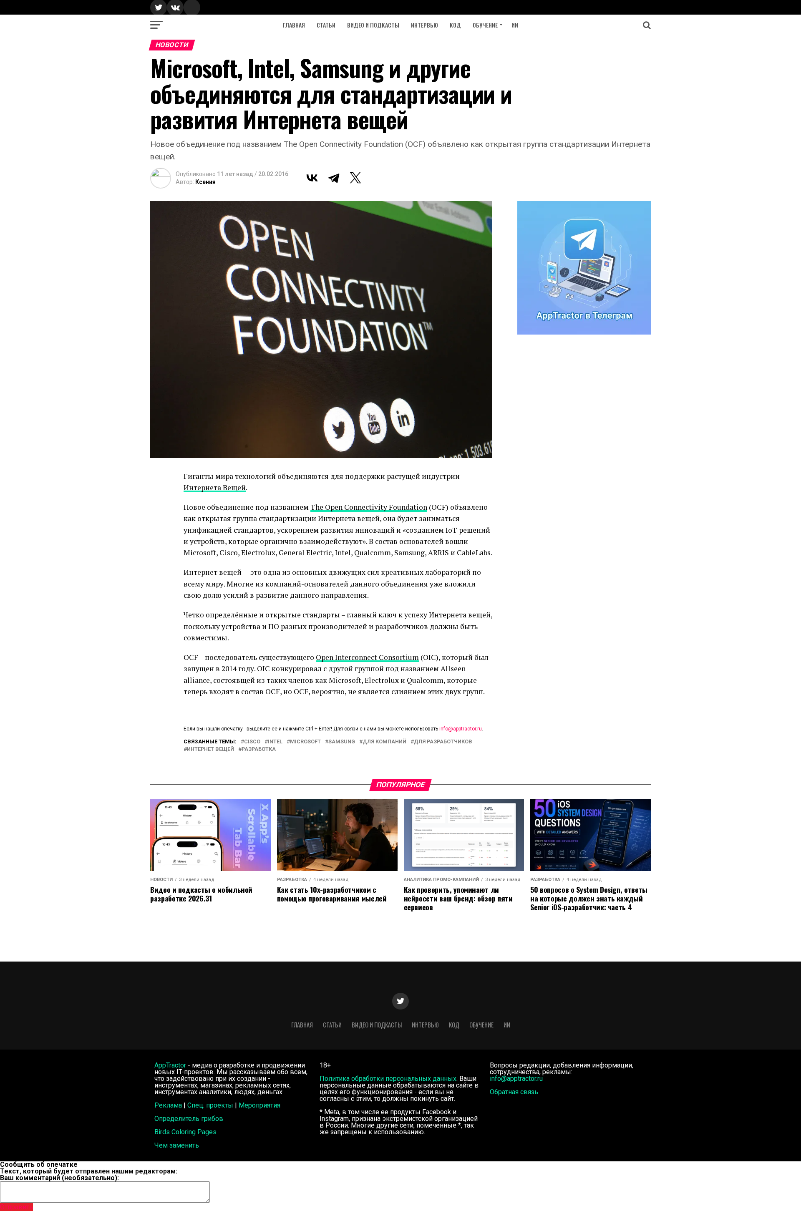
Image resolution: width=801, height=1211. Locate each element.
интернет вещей (210, 749)
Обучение (485, 24)
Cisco (252, 742)
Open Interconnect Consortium (367, 657)
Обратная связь (514, 1092)
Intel (275, 742)
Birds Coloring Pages (185, 1132)
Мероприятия (259, 1105)
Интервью (424, 24)
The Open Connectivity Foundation (368, 507)
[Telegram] (334, 178)
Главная (294, 24)
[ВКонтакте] (312, 178)
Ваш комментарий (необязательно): (59, 1178)
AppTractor (170, 1065)
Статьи (326, 24)
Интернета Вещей (215, 487)
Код (455, 24)
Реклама (168, 1105)
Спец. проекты (210, 1105)
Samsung (341, 742)
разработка (259, 749)
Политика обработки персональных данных (388, 1079)
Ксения (205, 182)
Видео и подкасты (373, 24)
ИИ (514, 24)
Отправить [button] (16, 1207)
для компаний (384, 742)
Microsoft (305, 742)
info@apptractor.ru (460, 729)
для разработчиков (443, 742)
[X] (355, 178)
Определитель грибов (188, 1119)
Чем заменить (176, 1145)
